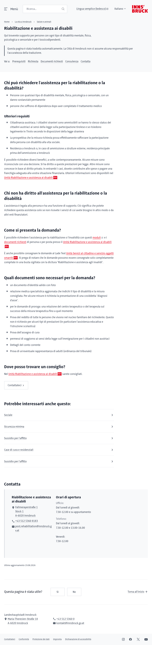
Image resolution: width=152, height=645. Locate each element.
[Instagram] (123, 639)
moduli (97, 237)
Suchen (63, 9)
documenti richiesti (15, 242)
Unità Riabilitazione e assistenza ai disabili (28, 177)
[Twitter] (138, 639)
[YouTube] (146, 639)
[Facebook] (130, 639)
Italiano (118, 8)
